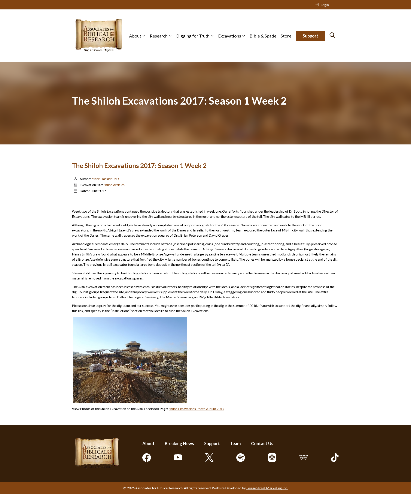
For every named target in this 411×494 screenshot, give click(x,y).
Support (310, 35)
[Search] (332, 35)
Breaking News (179, 443)
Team (235, 443)
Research (159, 35)
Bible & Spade (263, 35)
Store (286, 35)
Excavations (229, 35)
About (135, 35)
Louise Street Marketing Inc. (267, 488)
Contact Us (262, 443)
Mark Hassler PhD (105, 179)
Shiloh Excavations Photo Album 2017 (196, 409)
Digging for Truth (193, 35)
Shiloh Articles (114, 185)
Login (325, 5)
